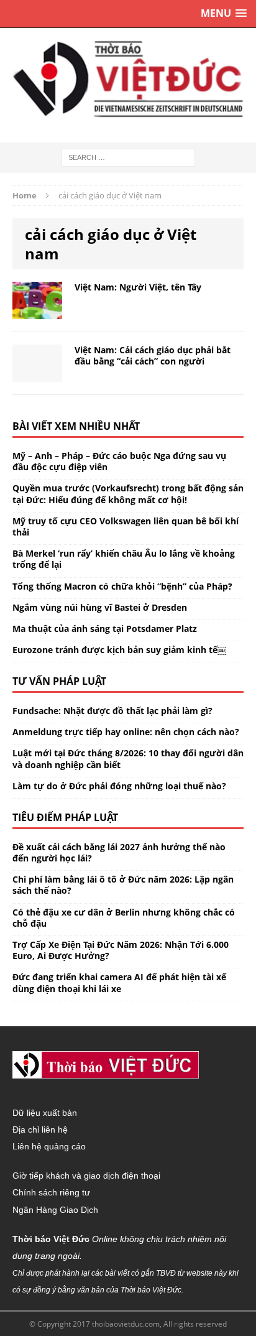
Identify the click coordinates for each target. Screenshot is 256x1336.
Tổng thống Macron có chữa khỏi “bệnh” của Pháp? (122, 586)
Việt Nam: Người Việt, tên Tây (138, 287)
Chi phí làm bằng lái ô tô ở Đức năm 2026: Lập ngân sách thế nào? (123, 884)
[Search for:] (128, 156)
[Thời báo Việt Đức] (128, 79)
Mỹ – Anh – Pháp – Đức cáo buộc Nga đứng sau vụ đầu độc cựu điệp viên (119, 461)
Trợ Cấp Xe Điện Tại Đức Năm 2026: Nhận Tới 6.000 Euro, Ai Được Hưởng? (120, 950)
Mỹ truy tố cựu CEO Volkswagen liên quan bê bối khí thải (125, 526)
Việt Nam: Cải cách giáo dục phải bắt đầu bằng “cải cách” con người (153, 355)
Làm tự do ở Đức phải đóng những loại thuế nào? (119, 786)
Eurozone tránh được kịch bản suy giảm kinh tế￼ (119, 650)
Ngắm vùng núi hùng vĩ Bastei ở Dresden (99, 607)
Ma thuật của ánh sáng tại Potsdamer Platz (104, 628)
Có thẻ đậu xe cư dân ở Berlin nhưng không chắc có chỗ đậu (123, 917)
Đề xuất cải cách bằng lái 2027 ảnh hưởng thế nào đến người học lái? (119, 852)
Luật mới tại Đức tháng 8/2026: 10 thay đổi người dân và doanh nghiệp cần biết (128, 758)
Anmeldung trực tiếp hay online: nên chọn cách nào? (125, 732)
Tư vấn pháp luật (59, 681)
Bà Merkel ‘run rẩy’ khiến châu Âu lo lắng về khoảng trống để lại (123, 558)
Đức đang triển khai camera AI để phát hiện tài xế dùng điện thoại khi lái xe (119, 982)
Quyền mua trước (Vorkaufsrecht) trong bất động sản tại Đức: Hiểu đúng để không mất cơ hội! (128, 493)
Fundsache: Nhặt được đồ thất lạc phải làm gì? (112, 711)
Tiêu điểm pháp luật (65, 817)
